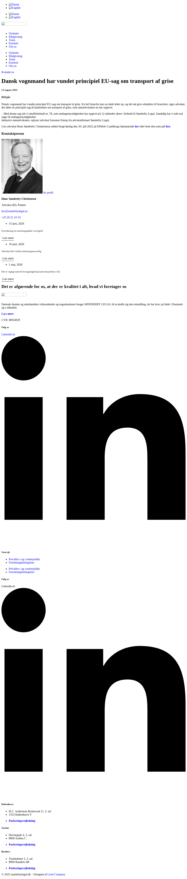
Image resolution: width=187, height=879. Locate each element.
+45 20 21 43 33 (11, 217)
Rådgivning (15, 36)
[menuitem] (97, 4)
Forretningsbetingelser (21, 562)
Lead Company (56, 874)
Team (12, 40)
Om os (12, 46)
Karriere (13, 43)
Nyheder (14, 33)
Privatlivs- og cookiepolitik (24, 559)
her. (168, 126)
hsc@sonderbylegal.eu (14, 211)
